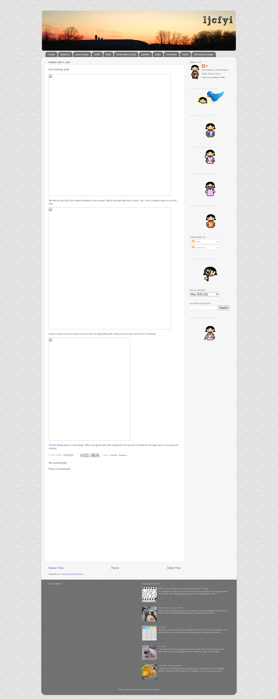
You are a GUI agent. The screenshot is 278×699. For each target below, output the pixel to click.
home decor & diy (126, 54)
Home (115, 567)
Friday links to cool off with (171, 608)
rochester (171, 54)
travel (185, 54)
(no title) (162, 627)
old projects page (203, 54)
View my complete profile (213, 77)
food (108, 54)
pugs (158, 54)
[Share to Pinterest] (97, 455)
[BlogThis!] (86, 455)
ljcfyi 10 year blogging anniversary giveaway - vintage (183, 588)
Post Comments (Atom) (72, 574)
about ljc (65, 54)
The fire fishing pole (58, 445)
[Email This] (82, 455)
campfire (114, 455)
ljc (207, 66)
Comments (199, 247)
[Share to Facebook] (94, 455)
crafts (97, 54)
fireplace (123, 455)
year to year (82, 54)
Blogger (155, 689)
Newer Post (55, 567)
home (51, 54)
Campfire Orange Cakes (170, 665)
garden (145, 54)
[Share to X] (90, 455)
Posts (197, 242)
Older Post (174, 567)
